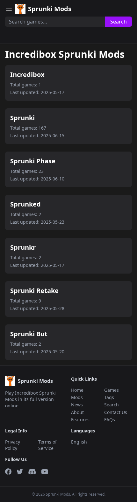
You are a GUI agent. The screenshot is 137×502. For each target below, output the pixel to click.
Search (118, 21)
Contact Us (115, 412)
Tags (109, 397)
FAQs (109, 420)
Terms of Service (47, 445)
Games (111, 390)
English (79, 442)
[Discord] (32, 471)
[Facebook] (8, 471)
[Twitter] (20, 471)
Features (80, 420)
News (77, 405)
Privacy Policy (12, 445)
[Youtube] (44, 471)
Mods (77, 397)
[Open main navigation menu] (9, 9)
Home (77, 390)
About (77, 412)
